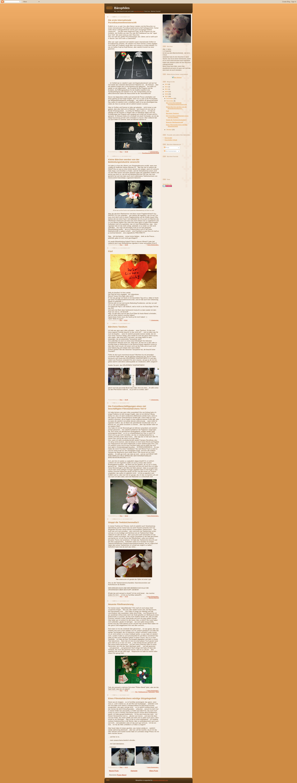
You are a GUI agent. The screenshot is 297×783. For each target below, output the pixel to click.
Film (136, 691)
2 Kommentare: (154, 151)
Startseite (134, 771)
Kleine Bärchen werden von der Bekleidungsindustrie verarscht (123, 160)
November (170, 101)
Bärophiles (122, 8)
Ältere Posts (153, 771)
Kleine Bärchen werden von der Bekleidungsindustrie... (176, 107)
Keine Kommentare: (153, 244)
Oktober (169, 129)
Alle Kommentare (170, 151)
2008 (166, 94)
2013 (166, 84)
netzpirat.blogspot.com (160, 780)
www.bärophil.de (139, 11)
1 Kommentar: (155, 320)
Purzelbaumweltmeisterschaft (150, 153)
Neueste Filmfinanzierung (121, 604)
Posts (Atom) (121, 775)
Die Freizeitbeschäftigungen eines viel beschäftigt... (177, 116)
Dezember (170, 98)
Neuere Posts (114, 771)
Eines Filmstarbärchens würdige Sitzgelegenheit (132, 698)
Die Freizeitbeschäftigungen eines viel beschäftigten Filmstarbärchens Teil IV (127, 407)
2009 (166, 91)
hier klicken (178, 77)
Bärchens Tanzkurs (117, 327)
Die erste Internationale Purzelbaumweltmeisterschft (122, 21)
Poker (157, 691)
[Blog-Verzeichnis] (167, 186)
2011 (166, 89)
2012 (166, 86)
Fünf (110, 251)
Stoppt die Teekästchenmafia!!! (123, 522)
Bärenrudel (168, 138)
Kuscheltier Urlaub (171, 140)
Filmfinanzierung (143, 691)
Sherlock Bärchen (154, 597)
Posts (167, 147)
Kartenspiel (151, 691)
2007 (166, 96)
